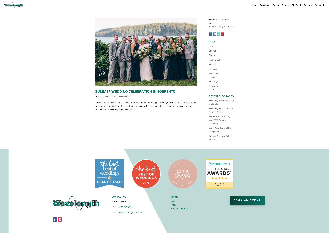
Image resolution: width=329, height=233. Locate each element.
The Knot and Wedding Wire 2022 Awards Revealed (219, 120)
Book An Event (247, 200)
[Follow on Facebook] (55, 219)
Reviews (308, 5)
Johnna (101, 96)
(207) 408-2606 (126, 207)
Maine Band (214, 60)
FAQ (213, 89)
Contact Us (320, 5)
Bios (213, 77)
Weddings (264, 5)
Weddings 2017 (124, 96)
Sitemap (212, 51)
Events (276, 5)
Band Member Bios (179, 208)
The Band (296, 5)
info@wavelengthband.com (221, 26)
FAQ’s (173, 205)
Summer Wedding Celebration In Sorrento (135, 92)
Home (254, 5)
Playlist (285, 5)
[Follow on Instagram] (60, 219)
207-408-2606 (222, 19)
